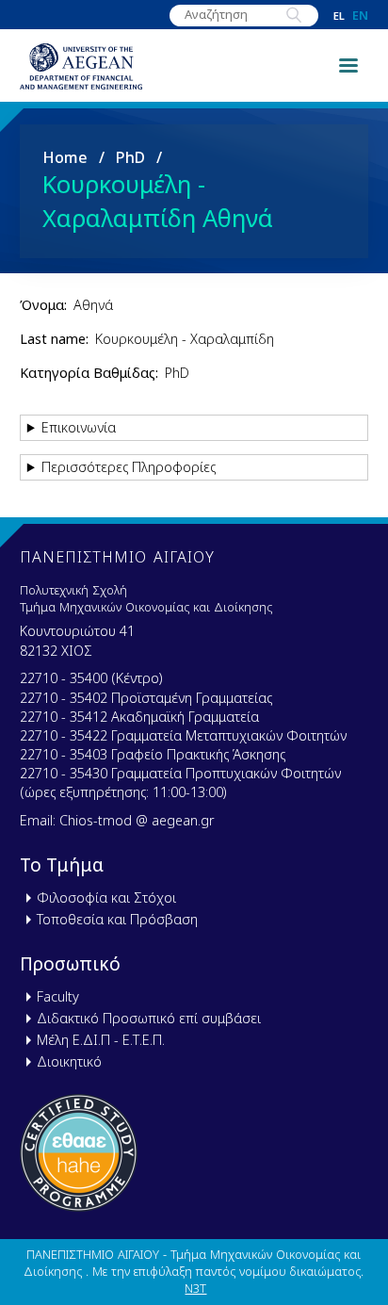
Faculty (58, 996)
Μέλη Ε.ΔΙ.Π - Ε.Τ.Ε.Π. (101, 1040)
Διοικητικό (69, 1061)
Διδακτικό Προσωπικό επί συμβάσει (149, 1018)
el (339, 15)
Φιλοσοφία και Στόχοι (106, 897)
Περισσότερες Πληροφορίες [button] (128, 467)
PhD (130, 157)
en (360, 15)
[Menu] (347, 64)
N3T (195, 1288)
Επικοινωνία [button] (78, 427)
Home (65, 157)
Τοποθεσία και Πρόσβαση (117, 919)
